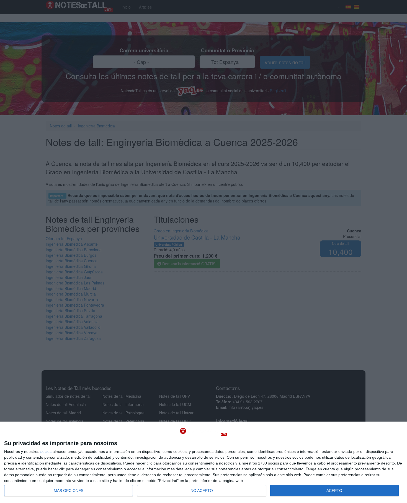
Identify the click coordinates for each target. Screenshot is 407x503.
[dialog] (203, 462)
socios (45, 451)
